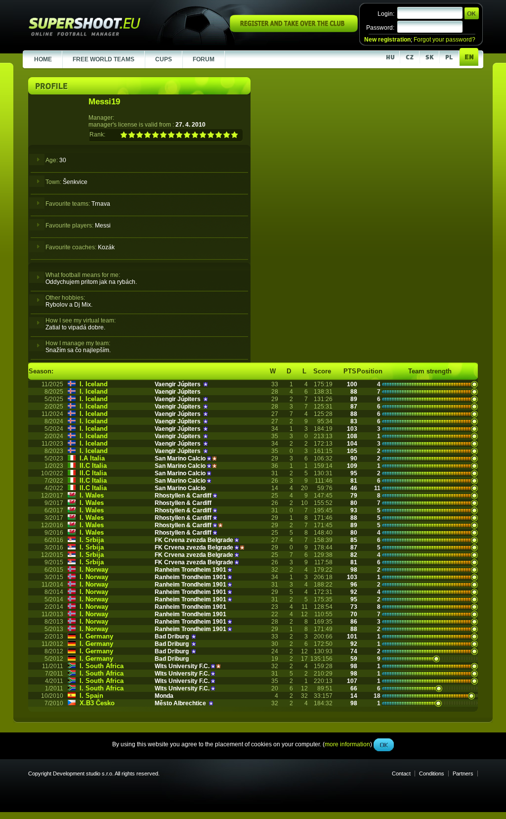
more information (347, 222)
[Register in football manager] (294, 30)
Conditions (431, 773)
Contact (401, 773)
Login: (386, 13)
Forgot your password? (444, 39)
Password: (380, 27)
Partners (463, 773)
